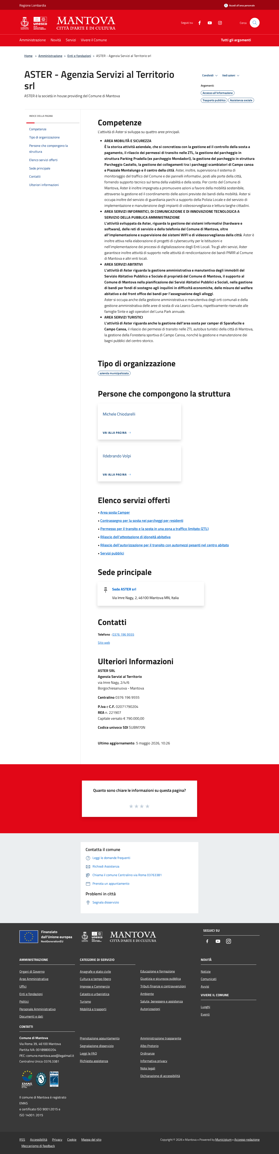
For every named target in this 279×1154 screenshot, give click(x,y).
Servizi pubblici (112, 553)
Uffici (23, 986)
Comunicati (209, 978)
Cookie (71, 1139)
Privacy (57, 1139)
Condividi (208, 75)
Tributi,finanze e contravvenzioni (163, 986)
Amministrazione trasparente (160, 1038)
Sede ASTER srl (124, 589)
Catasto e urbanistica (94, 993)
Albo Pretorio (149, 1045)
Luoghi (205, 1006)
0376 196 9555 (123, 634)
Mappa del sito (91, 1139)
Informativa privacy (153, 1060)
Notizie (206, 971)
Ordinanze (147, 1053)
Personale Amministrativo (37, 1009)
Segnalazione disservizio (97, 1045)
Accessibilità (38, 1139)
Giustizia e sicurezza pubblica (160, 978)
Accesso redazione (247, 1139)
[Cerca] (255, 23)
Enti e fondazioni (79, 55)
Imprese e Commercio (95, 986)
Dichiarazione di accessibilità (160, 1075)
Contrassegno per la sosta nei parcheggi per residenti (141, 520)
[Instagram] (218, 22)
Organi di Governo (32, 971)
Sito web (104, 642)
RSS (22, 1139)
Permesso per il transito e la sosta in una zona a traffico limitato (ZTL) (154, 528)
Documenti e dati (31, 1016)
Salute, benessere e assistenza (161, 1001)
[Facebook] (198, 22)
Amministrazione (50, 55)
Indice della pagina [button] (41, 116)
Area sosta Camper (115, 512)
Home (28, 55)
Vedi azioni (229, 75)
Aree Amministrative (33, 978)
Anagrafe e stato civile (95, 971)
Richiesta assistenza (94, 1060)
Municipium (223, 1139)
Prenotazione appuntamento (99, 1038)
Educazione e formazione (157, 971)
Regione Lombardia (32, 5)
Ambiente (147, 993)
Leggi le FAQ (88, 1053)
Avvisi (205, 986)
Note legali (147, 1068)
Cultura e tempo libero (95, 978)
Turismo (85, 1001)
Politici (24, 1001)
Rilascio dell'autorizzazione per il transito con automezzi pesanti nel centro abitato (164, 545)
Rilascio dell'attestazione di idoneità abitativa (135, 537)
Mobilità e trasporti (93, 1009)
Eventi (205, 1014)
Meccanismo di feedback (38, 1145)
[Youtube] (208, 22)
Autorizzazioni (150, 1008)
